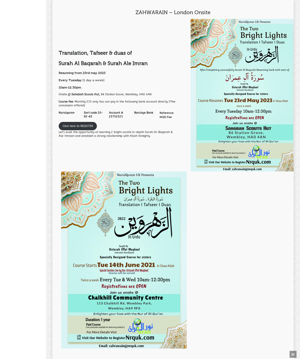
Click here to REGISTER (78, 126)
